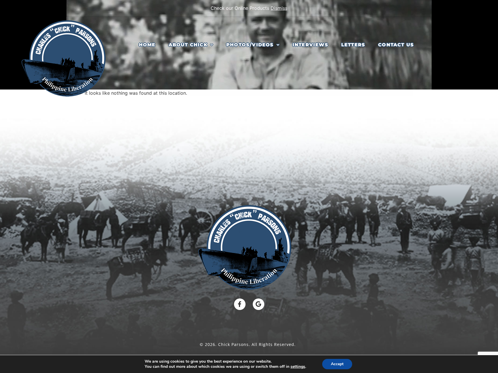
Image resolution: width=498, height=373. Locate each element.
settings (297, 366)
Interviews (310, 44)
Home (147, 44)
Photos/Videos (250, 44)
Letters (353, 44)
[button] (191, 45)
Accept (337, 364)
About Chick (188, 44)
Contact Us (396, 44)
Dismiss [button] (279, 8)
